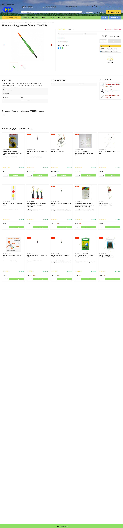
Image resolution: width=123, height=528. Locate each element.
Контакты (26, 18)
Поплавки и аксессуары (22, 22)
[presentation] (4, 45)
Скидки (52, 18)
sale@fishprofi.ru (72, 7)
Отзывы (71, 18)
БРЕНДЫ (104, 18)
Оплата (44, 18)
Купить (114, 41)
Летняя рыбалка (11, 22)
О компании (62, 18)
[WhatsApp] (62, 48)
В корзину (16, 175)
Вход (4, 4)
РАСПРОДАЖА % (115, 18)
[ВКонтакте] (58, 48)
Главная (4, 22)
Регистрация (11, 4)
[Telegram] (60, 48)
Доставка (35, 18)
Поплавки (31, 22)
